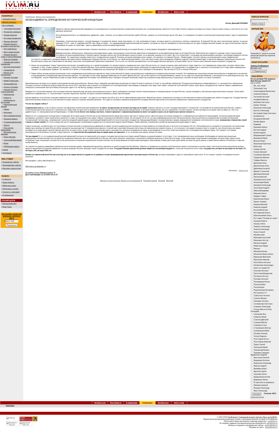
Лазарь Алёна (259, 224)
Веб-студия (179, 12)
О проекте (6, 179)
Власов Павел (259, 141)
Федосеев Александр (262, 363)
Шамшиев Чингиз (261, 380)
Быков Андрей (259, 133)
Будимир (257, 124)
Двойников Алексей (262, 169)
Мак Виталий (259, 235)
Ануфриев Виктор (261, 100)
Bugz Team (7, 207)
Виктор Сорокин (11, 60)
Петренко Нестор (261, 276)
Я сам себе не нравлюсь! (264, 382)
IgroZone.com (100, 12)
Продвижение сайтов (11, 165)
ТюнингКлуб (9, 70)
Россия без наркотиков (7, 129)
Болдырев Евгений (261, 119)
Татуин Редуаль (260, 336)
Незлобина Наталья (262, 262)
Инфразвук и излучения (8, 101)
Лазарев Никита (11, 119)
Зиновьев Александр (262, 185)
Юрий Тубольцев (11, 81)
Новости (7, 98)
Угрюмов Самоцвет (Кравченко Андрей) (260, 354)
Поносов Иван (259, 284)
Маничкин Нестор (261, 240)
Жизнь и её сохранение (7, 74)
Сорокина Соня (260, 325)
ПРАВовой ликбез (11, 147)
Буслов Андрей (260, 130)
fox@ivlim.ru (255, 58)
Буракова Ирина (260, 127)
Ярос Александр (260, 391)
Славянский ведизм (12, 122)
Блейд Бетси (259, 116)
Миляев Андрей (260, 243)
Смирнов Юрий (260, 317)
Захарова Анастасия (262, 180)
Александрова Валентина (264, 91)
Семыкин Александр (262, 307)
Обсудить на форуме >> (35, 167)
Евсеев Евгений (260, 177)
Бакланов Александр (262, 108)
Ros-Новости (115, 12)
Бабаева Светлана (261, 102)
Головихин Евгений (262, 155)
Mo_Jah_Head (259, 86)
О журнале (7, 153)
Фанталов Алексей (261, 358)
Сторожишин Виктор (262, 328)
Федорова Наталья (262, 360)
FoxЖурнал (147, 12)
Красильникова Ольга (262, 215)
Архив (5, 150)
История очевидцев (12, 38)
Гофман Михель (260, 160)
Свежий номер (150, 181)
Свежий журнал (9, 19)
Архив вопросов (257, 397)
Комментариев (46, 173)
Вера (6, 143)
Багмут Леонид (260, 105)
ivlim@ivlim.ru (272, 423)
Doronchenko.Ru (9, 204)
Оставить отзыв (32, 173)
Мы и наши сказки (11, 52)
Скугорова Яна (260, 314)
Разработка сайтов (10, 162)
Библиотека (9, 95)
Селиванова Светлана (263, 304)
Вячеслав (258, 146)
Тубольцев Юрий (261, 347)
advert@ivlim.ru (271, 427)
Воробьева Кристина (262, 144)
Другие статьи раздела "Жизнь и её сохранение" (121, 181)
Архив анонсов (10, 35)
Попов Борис (259, 287)
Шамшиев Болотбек (262, 377)
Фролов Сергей (260, 371)
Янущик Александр (261, 388)
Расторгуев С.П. (260, 293)
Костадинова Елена (12, 116)
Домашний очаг (10, 84)
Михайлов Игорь (260, 251)
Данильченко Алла (261, 166)
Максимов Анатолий (262, 238)
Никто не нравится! (262, 268)
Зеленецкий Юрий (261, 182)
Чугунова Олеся (260, 374)
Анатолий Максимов (13, 140)
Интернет (8, 113)
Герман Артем (259, 149)
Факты (7, 125)
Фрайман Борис (260, 369)
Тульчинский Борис (261, 350)
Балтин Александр (12, 67)
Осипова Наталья (261, 271)
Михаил (257, 249)
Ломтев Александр (261, 229)
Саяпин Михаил (260, 298)
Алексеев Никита (261, 94)
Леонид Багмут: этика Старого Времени (11, 56)
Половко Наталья (261, 279)
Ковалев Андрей (260, 207)
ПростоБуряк (9, 137)
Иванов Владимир (261, 191)
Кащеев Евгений (260, 204)
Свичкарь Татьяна (261, 301)
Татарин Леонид (260, 333)
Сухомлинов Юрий (261, 331)
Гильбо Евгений (260, 152)
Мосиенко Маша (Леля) (263, 254)
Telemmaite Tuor (260, 88)
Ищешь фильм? (11, 42)
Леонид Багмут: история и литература (10, 45)
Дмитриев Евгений (261, 174)
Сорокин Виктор (260, 322)
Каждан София (260, 196)
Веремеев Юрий (260, 138)
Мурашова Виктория (262, 257)
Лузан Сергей (259, 232)
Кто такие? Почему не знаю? (266, 218)
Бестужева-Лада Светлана (265, 113)
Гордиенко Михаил (261, 157)
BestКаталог (163, 12)
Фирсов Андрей (260, 366)
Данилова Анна (260, 163)
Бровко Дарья (259, 122)
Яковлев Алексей (261, 385)
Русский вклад (10, 49)
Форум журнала (9, 22)
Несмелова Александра (263, 265)
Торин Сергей (259, 345)
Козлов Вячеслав (261, 210)
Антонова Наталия (12, 29)
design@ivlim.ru (271, 425)
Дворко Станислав (261, 171)
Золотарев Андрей (261, 188)
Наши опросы (8, 182)
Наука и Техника (11, 87)
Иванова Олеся (260, 193)
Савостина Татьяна (262, 296)
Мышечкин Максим (261, 260)
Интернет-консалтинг (11, 169)
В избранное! (8, 195)
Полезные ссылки (10, 189)
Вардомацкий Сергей (262, 135)
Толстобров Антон (261, 339)
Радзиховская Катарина (264, 290)
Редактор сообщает (12, 32)
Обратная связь (9, 186)
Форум (169, 181)
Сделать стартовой (10, 192)
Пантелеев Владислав (263, 273)
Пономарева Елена (262, 282)
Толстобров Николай (262, 342)
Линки (6, 109)
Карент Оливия (260, 202)
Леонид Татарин (11, 78)
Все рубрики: (8, 26)
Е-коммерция (131, 12)
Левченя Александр (262, 227)
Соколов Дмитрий (261, 320)
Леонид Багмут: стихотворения (9, 91)
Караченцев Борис (261, 199)
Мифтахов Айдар (261, 246)
